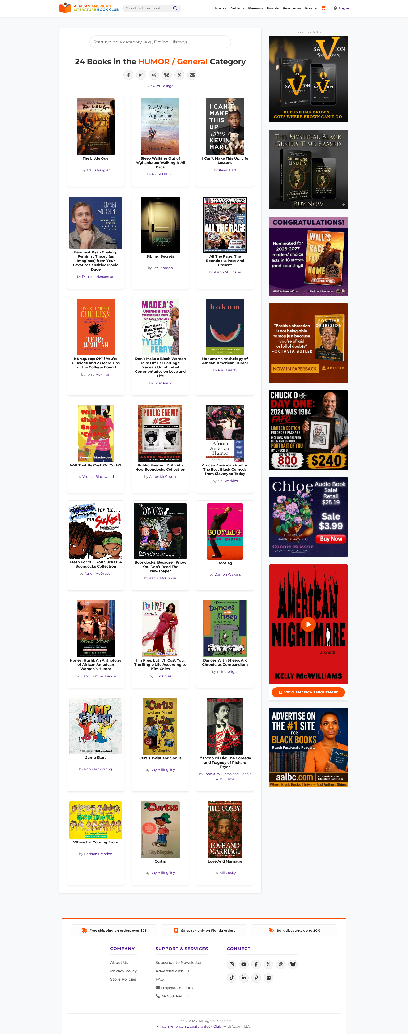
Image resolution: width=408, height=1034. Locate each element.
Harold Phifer (163, 174)
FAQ (160, 979)
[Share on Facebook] (128, 75)
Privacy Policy (123, 971)
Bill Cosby (227, 873)
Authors (237, 8)
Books (221, 8)
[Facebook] (256, 964)
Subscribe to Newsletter (179, 962)
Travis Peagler (98, 170)
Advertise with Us (172, 971)
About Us (119, 962)
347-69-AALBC (174, 996)
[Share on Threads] (154, 75)
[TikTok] (231, 978)
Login (344, 8)
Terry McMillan (98, 374)
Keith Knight (227, 672)
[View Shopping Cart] (324, 8)
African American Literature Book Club (189, 1026)
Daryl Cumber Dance (98, 676)
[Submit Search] (174, 8)
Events (273, 8)
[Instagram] (231, 964)
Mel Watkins (227, 481)
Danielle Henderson (98, 276)
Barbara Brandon (98, 854)
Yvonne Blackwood (98, 477)
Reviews (255, 8)
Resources (292, 8)
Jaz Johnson (163, 268)
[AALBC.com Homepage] (89, 8)
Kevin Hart (227, 170)
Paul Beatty (227, 370)
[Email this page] (192, 75)
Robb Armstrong (98, 769)
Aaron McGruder (227, 272)
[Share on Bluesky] (167, 75)
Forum (311, 8)
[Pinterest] (256, 978)
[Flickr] (268, 978)
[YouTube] (244, 964)
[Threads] (280, 964)
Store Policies (123, 979)
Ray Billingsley (163, 770)
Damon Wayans (227, 574)
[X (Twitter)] (268, 964)
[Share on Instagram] (141, 75)
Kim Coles (162, 676)
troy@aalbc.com (176, 988)
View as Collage (160, 86)
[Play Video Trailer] (308, 624)
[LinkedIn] (244, 978)
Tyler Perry (163, 383)
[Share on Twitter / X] (179, 75)
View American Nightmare (311, 692)
